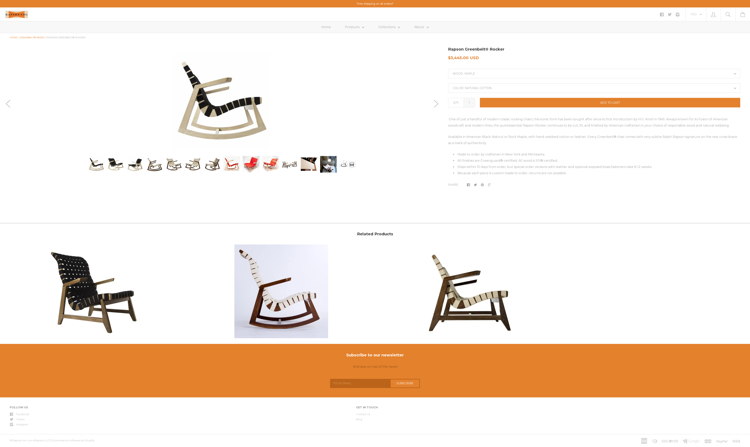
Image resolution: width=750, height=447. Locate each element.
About (419, 27)
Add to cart (610, 102)
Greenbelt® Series (32, 37)
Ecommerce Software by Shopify (73, 440)
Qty (456, 102)
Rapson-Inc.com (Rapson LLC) (31, 440)
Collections (387, 27)
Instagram (22, 424)
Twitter (20, 419)
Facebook (22, 414)
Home (326, 27)
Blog (359, 419)
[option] (222, 101)
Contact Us (363, 414)
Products (352, 27)
